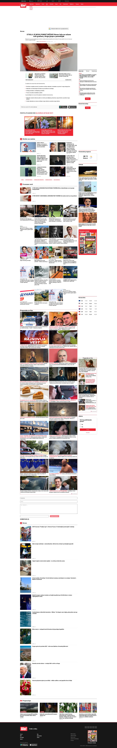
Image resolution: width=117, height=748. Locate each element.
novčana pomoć (29, 179)
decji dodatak (57, 179)
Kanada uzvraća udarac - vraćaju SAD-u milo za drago (46, 663)
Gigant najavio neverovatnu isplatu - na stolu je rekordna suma (48, 561)
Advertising (73, 735)
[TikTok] (91, 727)
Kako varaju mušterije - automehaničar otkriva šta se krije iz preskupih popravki (52, 543)
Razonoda (65, 4)
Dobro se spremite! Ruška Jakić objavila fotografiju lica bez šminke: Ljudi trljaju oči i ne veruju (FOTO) (87, 210)
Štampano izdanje (84, 231)
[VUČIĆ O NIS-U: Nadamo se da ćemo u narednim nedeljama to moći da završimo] (28, 147)
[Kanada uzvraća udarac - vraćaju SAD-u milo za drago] (25, 670)
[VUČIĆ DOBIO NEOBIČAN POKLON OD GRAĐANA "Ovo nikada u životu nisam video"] (58, 172)
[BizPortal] (31, 1)
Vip (60, 4)
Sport (56, 4)
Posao (31, 9)
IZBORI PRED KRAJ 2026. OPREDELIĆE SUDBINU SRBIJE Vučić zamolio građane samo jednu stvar (42, 158)
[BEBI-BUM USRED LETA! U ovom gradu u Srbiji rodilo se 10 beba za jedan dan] (53, 75)
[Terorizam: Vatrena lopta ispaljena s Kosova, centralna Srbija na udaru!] (87, 243)
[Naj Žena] (47, 1)
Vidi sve (87, 98)
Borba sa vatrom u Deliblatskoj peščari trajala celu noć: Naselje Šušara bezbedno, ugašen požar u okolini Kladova (88, 194)
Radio (82, 4)
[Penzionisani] (67, 1)
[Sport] (59, 1)
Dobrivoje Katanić (42, 41)
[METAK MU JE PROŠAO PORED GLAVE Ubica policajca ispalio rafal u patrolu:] (29, 75)
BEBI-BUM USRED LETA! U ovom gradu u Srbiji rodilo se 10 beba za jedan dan (65, 75)
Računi (31, 8)
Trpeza (77, 4)
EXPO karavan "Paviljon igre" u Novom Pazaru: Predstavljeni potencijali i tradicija (53, 526)
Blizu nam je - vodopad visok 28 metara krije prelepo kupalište (48, 629)
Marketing (73, 733)
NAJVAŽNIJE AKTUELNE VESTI (44, 113)
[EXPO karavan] (25, 534)
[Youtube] (93, 727)
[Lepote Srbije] (40, 1)
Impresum (73, 737)
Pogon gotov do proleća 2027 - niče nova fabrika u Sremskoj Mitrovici (50, 646)
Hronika (51, 4)
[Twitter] (96, 727)
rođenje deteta (49, 179)
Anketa (81, 416)
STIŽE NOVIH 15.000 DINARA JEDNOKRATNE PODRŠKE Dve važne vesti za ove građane (54, 196)
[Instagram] (88, 727)
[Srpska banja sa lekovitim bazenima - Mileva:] (25, 619)
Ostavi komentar (54, 516)
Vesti (43, 4)
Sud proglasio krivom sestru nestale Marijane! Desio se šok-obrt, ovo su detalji (87, 225)
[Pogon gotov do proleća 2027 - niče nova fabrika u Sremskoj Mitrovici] (25, 653)
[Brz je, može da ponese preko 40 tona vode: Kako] (88, 171)
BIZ (47, 4)
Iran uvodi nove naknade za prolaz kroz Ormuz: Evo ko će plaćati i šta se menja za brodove (87, 89)
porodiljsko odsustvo (38, 179)
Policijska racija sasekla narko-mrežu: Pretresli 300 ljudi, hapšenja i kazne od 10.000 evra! (87, 94)
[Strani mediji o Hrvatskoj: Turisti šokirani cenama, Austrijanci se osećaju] (25, 585)
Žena (38, 737)
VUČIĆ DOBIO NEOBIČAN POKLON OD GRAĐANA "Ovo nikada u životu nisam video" (71, 170)
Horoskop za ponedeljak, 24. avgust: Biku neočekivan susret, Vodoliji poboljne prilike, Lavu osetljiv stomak (88, 76)
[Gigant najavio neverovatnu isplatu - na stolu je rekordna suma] (25, 568)
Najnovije (32, 4)
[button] (57, 41)
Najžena (71, 4)
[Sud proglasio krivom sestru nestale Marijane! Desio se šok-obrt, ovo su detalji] (88, 218)
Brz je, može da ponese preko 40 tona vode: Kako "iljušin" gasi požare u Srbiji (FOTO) (88, 179)
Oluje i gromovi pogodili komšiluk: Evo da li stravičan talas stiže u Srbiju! (29, 715)
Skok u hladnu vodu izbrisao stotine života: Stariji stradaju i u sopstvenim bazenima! (88, 85)
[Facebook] (86, 727)
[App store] (72, 107)
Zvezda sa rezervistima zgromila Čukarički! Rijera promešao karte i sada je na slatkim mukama (88, 715)
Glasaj (87, 429)
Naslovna (38, 4)
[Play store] (63, 107)
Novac (31, 6)
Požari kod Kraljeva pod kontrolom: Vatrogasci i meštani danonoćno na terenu (88, 81)
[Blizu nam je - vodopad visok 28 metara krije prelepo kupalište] (25, 636)
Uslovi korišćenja (75, 738)
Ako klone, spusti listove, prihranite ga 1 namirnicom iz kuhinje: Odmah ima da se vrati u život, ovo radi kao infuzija (67, 716)
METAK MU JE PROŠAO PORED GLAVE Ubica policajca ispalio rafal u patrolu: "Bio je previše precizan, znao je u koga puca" (40, 75)
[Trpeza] (53, 1)
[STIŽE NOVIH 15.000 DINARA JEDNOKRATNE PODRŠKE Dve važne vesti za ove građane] (25, 198)
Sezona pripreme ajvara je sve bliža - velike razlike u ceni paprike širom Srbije (52, 680)
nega (22, 179)
